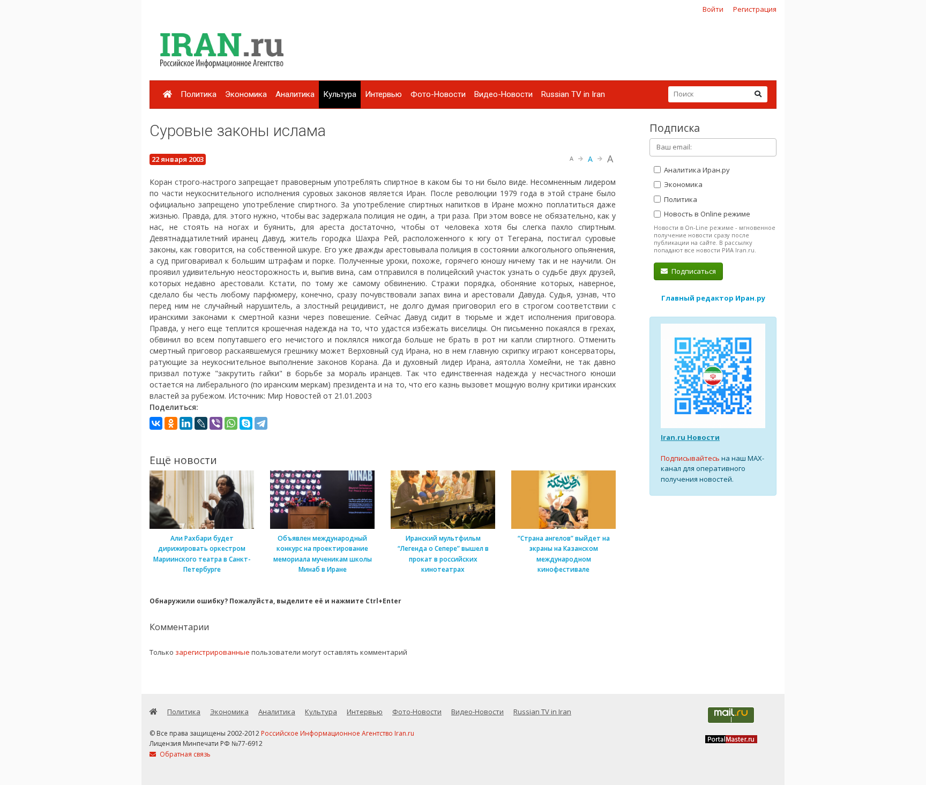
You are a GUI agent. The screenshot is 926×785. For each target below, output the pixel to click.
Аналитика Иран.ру (696, 170)
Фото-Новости (438, 94)
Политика (198, 94)
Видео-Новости (503, 94)
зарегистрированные (212, 652)
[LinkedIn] (186, 423)
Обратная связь (184, 754)
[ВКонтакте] (156, 423)
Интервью (383, 94)
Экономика (246, 94)
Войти (713, 9)
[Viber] (216, 423)
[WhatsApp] (231, 423)
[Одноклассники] (171, 423)
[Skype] (246, 423)
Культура (339, 94)
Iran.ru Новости (690, 437)
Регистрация (754, 9)
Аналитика (295, 94)
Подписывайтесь (690, 458)
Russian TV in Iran (573, 94)
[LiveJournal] (201, 423)
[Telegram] (261, 423)
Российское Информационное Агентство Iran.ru (337, 733)
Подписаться (693, 271)
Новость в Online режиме (706, 214)
